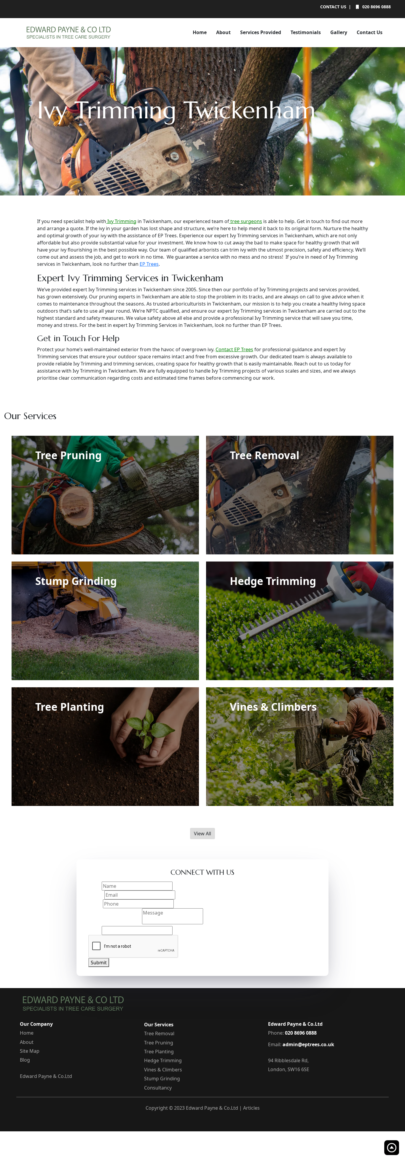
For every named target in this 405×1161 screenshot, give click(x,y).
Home (200, 32)
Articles (251, 1108)
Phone (95, 904)
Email (96, 895)
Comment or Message (115, 922)
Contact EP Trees (234, 349)
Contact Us (369, 32)
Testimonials (306, 32)
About (223, 32)
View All (202, 833)
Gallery (338, 32)
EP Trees (149, 264)
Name (95, 886)
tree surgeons (245, 221)
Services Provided (260, 32)
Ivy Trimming (121, 221)
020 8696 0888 (376, 6)
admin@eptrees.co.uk (308, 1044)
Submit (99, 962)
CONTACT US (333, 6)
